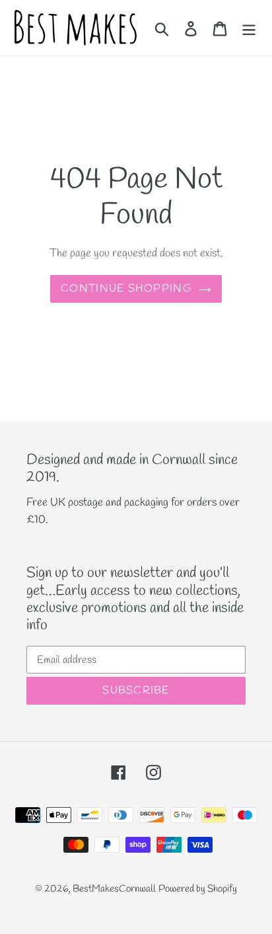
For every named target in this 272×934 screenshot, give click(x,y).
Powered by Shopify (197, 889)
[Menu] (248, 28)
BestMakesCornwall (114, 889)
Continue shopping (126, 288)
